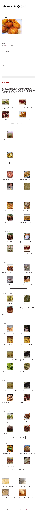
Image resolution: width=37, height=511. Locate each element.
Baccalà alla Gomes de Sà (8, 402)
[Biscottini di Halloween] (10, 339)
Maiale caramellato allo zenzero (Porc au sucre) (8, 466)
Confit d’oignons (6, 284)
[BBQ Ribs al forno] (27, 416)
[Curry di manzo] (10, 448)
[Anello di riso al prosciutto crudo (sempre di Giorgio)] (10, 174)
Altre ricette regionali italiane (18, 317)
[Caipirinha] (10, 134)
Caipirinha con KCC (24, 149)
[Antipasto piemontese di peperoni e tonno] (27, 236)
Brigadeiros (5, 119)
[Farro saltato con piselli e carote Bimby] (27, 174)
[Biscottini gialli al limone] (27, 339)
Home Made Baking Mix (25, 486)
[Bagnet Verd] (27, 298)
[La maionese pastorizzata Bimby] (5, 495)
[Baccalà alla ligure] (10, 298)
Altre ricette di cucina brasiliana (18, 405)
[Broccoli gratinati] (10, 366)
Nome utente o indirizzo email (5, 51)
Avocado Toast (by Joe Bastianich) (7, 108)
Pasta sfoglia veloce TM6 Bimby (27, 497)
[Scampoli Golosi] (18, 8)
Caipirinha (4, 139)
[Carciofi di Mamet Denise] (27, 267)
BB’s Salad (4, 253)
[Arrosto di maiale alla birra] (27, 217)
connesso (6, 45)
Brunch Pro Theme (27, 509)
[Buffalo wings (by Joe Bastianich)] (27, 428)
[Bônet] (10, 309)
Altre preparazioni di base (18, 501)
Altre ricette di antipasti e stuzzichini (18, 256)
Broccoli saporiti (23, 371)
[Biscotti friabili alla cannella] (10, 328)
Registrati (3, 64)
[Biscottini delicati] (27, 328)
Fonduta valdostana (7, 191)
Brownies (4, 433)
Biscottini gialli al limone (25, 344)
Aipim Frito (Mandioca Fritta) (9, 359)
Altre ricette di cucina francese (18, 287)
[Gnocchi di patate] (27, 186)
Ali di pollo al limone (7, 222)
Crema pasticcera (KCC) (8, 486)
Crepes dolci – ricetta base (26, 284)
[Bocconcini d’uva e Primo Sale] (22, 105)
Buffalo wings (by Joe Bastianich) (24, 434)
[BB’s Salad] (10, 248)
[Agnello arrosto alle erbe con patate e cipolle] (27, 205)
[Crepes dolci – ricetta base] (27, 279)
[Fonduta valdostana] (10, 186)
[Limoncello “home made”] (10, 155)
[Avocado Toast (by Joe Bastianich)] (5, 105)
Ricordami (3, 59)
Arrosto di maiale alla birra (26, 222)
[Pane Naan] (27, 460)
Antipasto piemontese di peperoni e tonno (25, 242)
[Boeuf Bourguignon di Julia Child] (10, 267)
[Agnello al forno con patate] (10, 205)
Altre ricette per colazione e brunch (18, 123)
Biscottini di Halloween (8, 344)
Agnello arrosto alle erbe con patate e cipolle (27, 211)
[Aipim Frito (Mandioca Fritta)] (10, 354)
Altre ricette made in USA (18, 437)
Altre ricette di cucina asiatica (18, 469)
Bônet (3, 314)
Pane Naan (21, 465)
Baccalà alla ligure (7, 303)
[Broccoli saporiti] (27, 366)
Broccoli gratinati (7, 371)
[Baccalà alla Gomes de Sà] (10, 397)
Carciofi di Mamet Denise (25, 272)
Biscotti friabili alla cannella (9, 333)
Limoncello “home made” (8, 160)
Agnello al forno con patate (9, 210)
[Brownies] (10, 428)
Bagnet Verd (22, 303)
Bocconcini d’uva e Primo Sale (27, 107)
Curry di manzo (6, 453)
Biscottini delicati (23, 333)
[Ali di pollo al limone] (10, 217)
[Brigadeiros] (5, 117)
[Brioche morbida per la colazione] (22, 117)
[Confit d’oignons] (10, 279)
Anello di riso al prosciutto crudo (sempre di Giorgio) (9, 180)
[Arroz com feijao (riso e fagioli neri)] (27, 354)
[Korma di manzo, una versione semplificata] (27, 448)
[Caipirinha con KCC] (27, 139)
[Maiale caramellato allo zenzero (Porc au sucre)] (10, 460)
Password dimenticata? (5, 65)
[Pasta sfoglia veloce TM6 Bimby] (22, 495)
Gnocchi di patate (23, 191)
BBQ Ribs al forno (23, 421)
